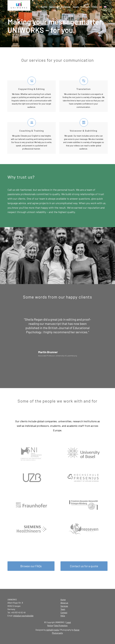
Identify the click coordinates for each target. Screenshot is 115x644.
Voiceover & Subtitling (83, 130)
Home (63, 599)
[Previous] (14, 321)
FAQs (62, 615)
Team (62, 609)
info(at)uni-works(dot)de (23, 615)
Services (64, 606)
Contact (63, 612)
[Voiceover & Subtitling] (84, 122)
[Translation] (84, 81)
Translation (83, 88)
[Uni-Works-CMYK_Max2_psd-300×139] (21, 6)
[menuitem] (44, 6)
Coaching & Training (31, 130)
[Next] (100, 321)
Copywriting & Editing (31, 88)
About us (64, 603)
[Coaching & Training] (32, 122)
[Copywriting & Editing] (32, 81)
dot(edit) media (52, 630)
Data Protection (61, 625)
